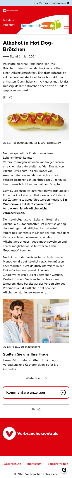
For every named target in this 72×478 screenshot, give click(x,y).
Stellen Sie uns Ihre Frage (25, 354)
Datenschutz (12, 464)
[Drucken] (4, 97)
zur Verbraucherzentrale (50, 3)
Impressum (34, 464)
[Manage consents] (64, 470)
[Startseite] (10, 10)
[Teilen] (10, 97)
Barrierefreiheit (57, 464)
